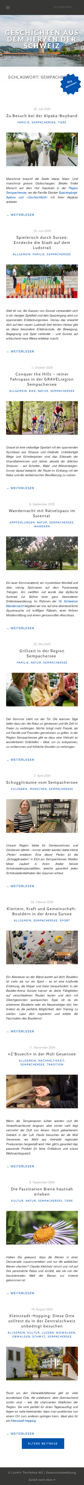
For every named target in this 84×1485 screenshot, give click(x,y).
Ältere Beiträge (43, 1443)
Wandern (42, 526)
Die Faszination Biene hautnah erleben (42, 1191)
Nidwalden (65, 1332)
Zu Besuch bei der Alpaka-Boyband (42, 115)
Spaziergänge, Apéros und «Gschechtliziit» (42, 194)
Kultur (17, 1200)
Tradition (55, 1064)
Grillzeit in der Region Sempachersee (42, 653)
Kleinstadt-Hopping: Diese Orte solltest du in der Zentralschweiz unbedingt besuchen (42, 1320)
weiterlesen (20, 215)
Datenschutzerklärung (61, 1472)
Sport (65, 920)
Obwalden (21, 1336)
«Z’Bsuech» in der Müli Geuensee (42, 1053)
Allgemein (22, 254)
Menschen (38, 789)
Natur (43, 390)
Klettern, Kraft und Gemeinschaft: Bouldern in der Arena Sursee (42, 911)
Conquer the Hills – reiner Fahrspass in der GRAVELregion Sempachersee (42, 379)
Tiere (62, 122)
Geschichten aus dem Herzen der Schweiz (42, 39)
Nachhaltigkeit (51, 1060)
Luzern (48, 1332)
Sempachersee (44, 122)
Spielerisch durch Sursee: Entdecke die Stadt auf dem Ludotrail (42, 242)
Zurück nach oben (41, 1479)
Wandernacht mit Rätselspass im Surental (42, 513)
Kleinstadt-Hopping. (24, 1420)
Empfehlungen (22, 522)
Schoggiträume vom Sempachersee (42, 782)
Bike (32, 390)
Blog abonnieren (71, 84)
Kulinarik (19, 789)
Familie (24, 122)
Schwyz (38, 1336)
